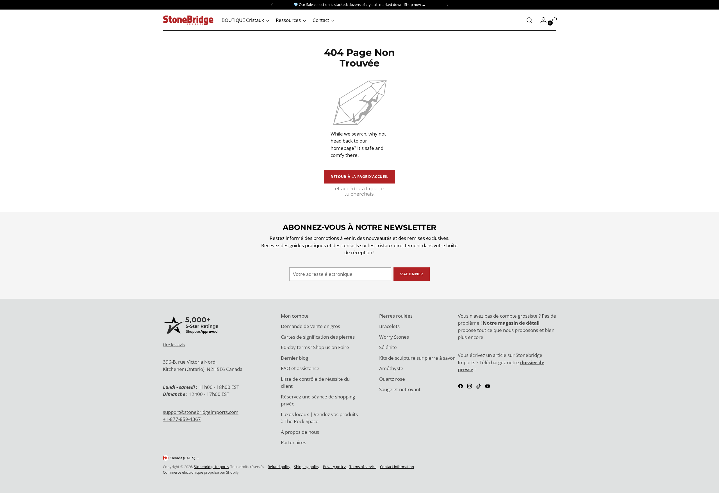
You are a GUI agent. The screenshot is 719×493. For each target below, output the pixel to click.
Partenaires (293, 442)
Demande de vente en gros (310, 326)
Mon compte (295, 316)
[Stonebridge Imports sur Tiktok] (479, 387)
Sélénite (388, 347)
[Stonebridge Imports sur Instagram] (470, 387)
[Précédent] (272, 5)
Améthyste (391, 368)
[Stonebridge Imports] (188, 20)
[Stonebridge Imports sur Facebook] (461, 387)
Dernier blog (294, 358)
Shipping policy (306, 466)
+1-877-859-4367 (182, 419)
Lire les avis (174, 344)
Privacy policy (334, 466)
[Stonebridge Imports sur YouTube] (488, 387)
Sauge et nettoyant (399, 389)
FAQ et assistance (300, 368)
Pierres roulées (396, 316)
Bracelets (389, 326)
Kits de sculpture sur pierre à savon (417, 358)
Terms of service (362, 466)
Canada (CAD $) (182, 457)
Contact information (397, 466)
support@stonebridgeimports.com (200, 412)
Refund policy (279, 466)
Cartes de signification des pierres (318, 337)
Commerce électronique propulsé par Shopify (201, 472)
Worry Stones (394, 337)
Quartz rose (392, 379)
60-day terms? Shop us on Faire (315, 347)
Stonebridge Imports (211, 466)
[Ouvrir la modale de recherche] (529, 20)
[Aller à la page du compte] (541, 20)
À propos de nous (300, 432)
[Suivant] (447, 5)
